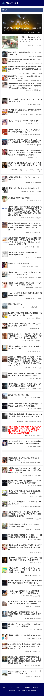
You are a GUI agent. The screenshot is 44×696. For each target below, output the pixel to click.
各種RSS (27, 687)
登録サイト (19, 687)
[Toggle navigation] (39, 3)
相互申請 (35, 687)
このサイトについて (7, 687)
